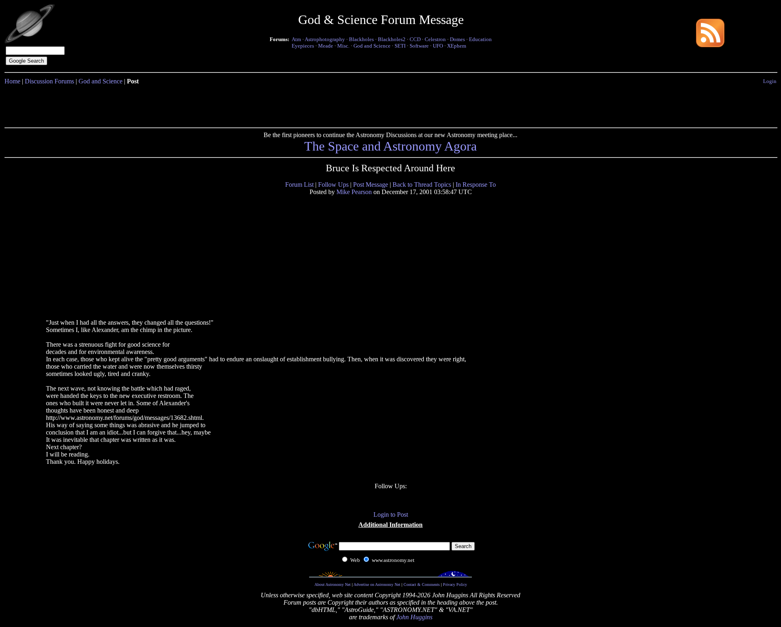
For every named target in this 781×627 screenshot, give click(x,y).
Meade (325, 46)
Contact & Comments (422, 584)
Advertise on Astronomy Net (376, 584)
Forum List (299, 184)
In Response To (476, 184)
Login (770, 81)
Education (480, 39)
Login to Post (390, 514)
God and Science (371, 46)
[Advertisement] (390, 104)
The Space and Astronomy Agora (390, 146)
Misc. (343, 46)
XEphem (456, 46)
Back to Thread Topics (422, 184)
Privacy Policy (455, 584)
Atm (296, 39)
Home (12, 81)
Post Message (370, 184)
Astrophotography (325, 39)
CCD (415, 39)
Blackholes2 (392, 39)
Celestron (435, 39)
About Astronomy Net (332, 584)
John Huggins (414, 617)
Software (419, 46)
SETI (400, 46)
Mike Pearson (354, 191)
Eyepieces (303, 46)
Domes (457, 39)
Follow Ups (333, 184)
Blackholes (361, 39)
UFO (438, 46)
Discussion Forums (49, 81)
